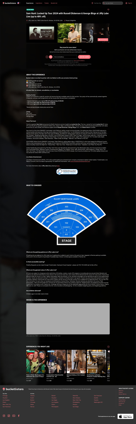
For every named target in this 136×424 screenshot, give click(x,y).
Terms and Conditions (79, 60)
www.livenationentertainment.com (80, 161)
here (58, 166)
